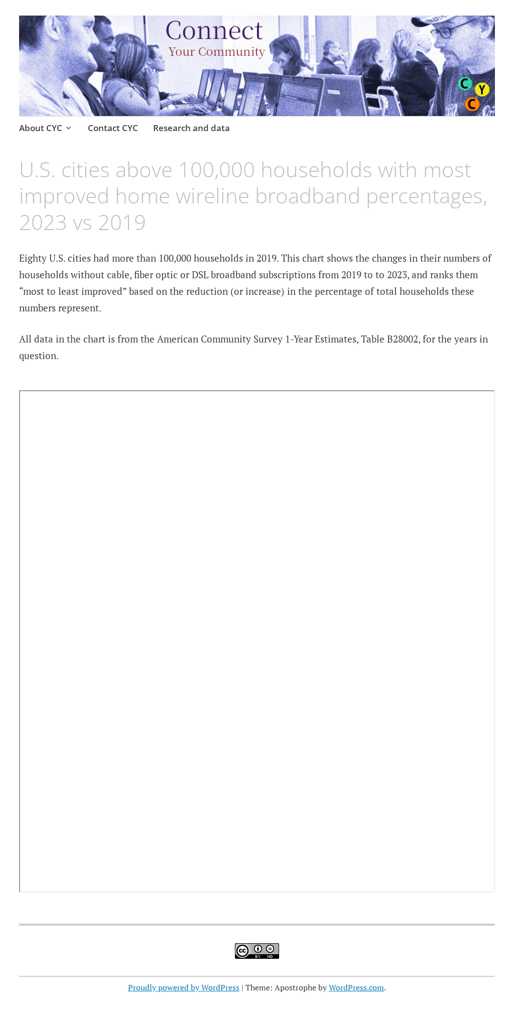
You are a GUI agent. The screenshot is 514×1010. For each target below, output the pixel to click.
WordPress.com (356, 987)
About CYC (40, 128)
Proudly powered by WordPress (183, 987)
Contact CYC (113, 128)
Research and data (191, 128)
